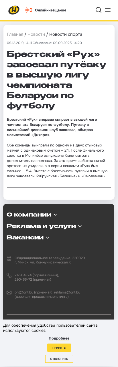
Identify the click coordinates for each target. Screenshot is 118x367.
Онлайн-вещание (50, 10)
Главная (15, 34)
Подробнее (59, 338)
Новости (36, 34)
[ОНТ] (14, 10)
